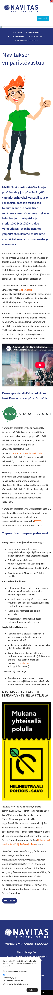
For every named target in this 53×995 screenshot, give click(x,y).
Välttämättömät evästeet (16, 971)
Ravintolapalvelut (33, 32)
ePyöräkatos (22, 663)
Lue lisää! (9, 900)
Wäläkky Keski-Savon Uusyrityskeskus (27, 956)
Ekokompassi (25, 289)
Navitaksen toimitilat (16, 36)
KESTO (38, 521)
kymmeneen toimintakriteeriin (27, 453)
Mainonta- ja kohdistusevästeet (18, 984)
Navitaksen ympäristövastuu (26, 40)
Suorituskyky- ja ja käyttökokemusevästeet (13, 979)
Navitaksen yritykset (37, 36)
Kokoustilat (17, 32)
